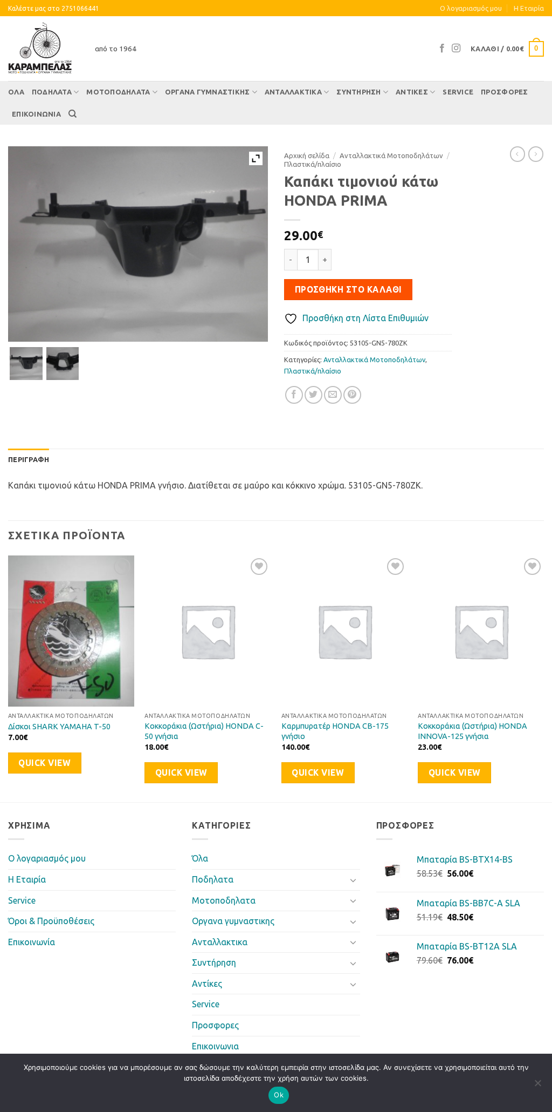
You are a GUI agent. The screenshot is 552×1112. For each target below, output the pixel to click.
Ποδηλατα (52, 92)
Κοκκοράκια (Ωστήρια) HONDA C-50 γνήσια (204, 731)
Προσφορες (504, 92)
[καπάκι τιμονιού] (26, 363)
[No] (537, 1086)
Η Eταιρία (529, 8)
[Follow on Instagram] (456, 48)
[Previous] (9, 677)
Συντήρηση (358, 92)
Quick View (44, 763)
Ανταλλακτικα (293, 92)
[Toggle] (353, 879)
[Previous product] (535, 153)
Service (458, 92)
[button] (507, 49)
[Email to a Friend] (333, 395)
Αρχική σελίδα (306, 155)
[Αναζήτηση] (72, 114)
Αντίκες (412, 92)
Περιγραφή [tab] (28, 459)
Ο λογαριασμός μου (471, 8)
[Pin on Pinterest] (352, 395)
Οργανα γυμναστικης (207, 92)
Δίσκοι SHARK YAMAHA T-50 (59, 726)
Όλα (16, 92)
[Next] (543, 677)
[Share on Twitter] (313, 395)
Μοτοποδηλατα (118, 92)
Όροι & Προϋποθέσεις (51, 921)
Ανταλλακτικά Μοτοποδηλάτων (391, 155)
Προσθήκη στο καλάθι (348, 289)
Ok (279, 1094)
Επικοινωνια (36, 114)
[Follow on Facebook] (442, 48)
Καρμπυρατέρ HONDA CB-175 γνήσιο (335, 731)
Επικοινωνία (31, 942)
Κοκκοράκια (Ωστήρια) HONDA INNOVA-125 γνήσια (472, 731)
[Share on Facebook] (294, 395)
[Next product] (517, 153)
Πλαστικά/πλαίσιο (312, 164)
